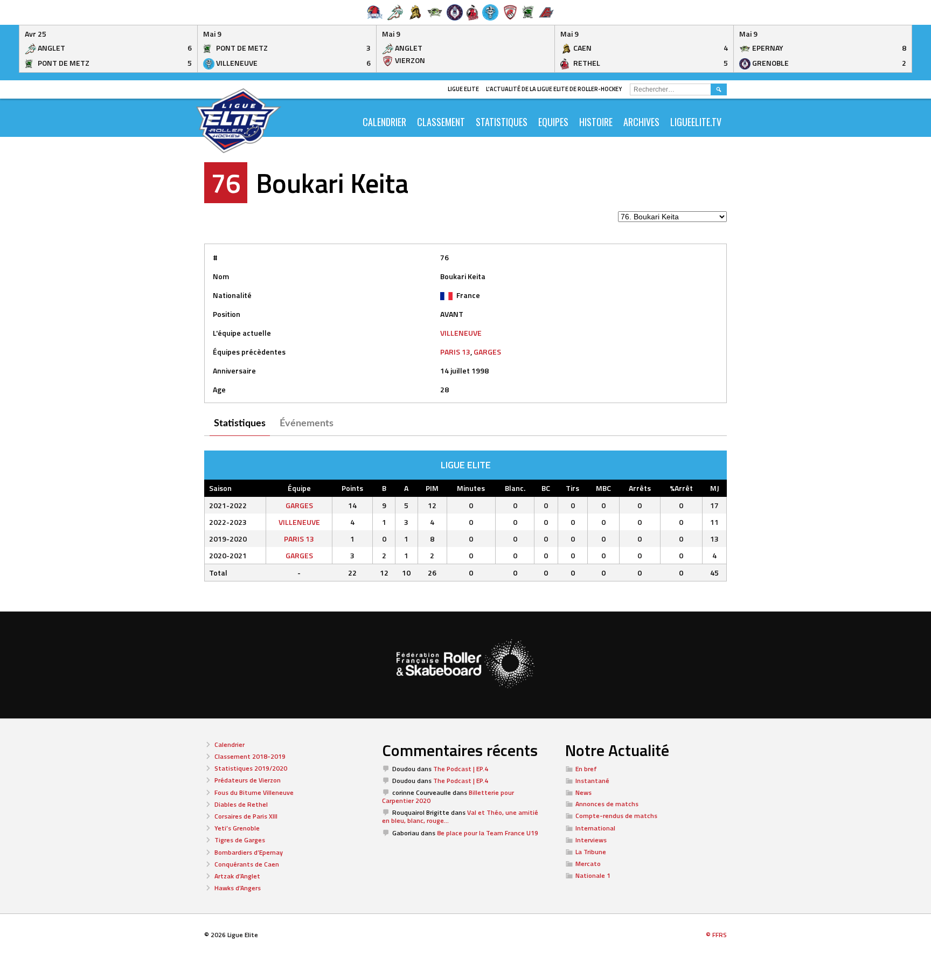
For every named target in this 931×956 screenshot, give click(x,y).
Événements (307, 423)
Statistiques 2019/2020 (250, 768)
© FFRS (716, 935)
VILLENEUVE (461, 332)
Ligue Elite (463, 89)
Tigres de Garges (239, 840)
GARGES (487, 351)
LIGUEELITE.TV (695, 122)
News (583, 792)
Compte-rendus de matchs (616, 815)
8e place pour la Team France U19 (487, 833)
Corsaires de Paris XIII (245, 816)
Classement (441, 122)
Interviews (591, 840)
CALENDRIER (384, 122)
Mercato (588, 863)
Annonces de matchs (606, 804)
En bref (586, 769)
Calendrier (229, 744)
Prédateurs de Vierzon (247, 780)
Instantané (592, 780)
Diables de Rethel (241, 804)
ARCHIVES (641, 122)
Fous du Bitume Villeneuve (254, 792)
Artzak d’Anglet (237, 876)
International (595, 828)
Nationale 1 (592, 875)
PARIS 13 (455, 351)
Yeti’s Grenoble (237, 828)
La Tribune (590, 852)
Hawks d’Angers (237, 888)
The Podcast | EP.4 (460, 769)
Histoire (596, 122)
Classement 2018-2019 (250, 756)
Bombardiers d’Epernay (248, 852)
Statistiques (501, 122)
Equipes (553, 122)
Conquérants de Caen (246, 864)
